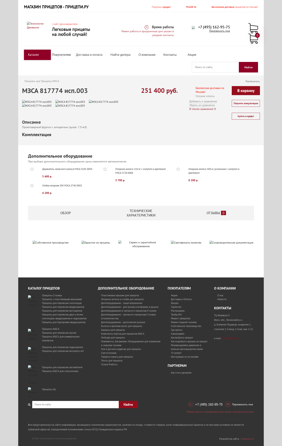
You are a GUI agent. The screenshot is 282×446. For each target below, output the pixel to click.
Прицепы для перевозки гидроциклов (62, 347)
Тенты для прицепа (111, 360)
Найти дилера (120, 54)
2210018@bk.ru (230, 338)
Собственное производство (186, 326)
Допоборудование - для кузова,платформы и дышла (129, 307)
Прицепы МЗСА (50, 329)
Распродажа (178, 310)
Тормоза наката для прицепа (117, 356)
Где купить (176, 330)
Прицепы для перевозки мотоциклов (62, 310)
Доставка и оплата (89, 54)
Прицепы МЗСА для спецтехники (60, 371)
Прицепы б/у (49, 389)
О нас (220, 295)
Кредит (175, 303)
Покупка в (161, 7)
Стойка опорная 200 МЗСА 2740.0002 (62, 185)
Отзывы (215, 213)
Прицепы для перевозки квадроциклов (63, 307)
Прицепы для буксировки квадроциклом (63, 322)
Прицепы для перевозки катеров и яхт (63, 351)
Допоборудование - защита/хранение (121, 303)
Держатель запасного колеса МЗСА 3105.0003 (67, 169)
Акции (192, 54)
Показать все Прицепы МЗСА (42, 81)
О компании (147, 54)
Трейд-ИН (176, 314)
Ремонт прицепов (180, 318)
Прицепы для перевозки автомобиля (62, 367)
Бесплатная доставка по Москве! (210, 90)
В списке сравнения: (201, 109)
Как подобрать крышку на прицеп (189, 341)
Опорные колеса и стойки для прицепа (122, 299)
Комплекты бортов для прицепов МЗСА (122, 333)
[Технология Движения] (38, 25)
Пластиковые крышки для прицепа (120, 295)
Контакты (170, 54)
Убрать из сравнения (202, 105)
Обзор (65, 213)
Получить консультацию (246, 103)
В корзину (246, 90)
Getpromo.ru (247, 439)
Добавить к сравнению (203, 101)
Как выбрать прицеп (182, 337)
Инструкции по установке (185, 356)
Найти (248, 67)
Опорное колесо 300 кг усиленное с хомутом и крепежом (213, 170)
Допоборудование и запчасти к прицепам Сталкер (128, 310)
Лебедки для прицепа (113, 337)
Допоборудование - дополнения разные (123, 322)
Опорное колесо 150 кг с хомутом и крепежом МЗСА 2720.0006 (140, 170)
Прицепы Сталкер (52, 295)
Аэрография (177, 333)
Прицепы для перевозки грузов (59, 333)
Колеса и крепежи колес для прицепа (121, 326)
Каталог (33, 54)
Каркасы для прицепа (113, 330)
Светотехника (108, 353)
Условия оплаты (205, 96)
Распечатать (253, 81)
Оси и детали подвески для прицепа (121, 349)
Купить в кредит (246, 116)
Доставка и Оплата (181, 299)
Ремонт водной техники (184, 322)
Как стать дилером (181, 372)
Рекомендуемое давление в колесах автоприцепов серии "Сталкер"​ (187, 349)
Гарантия (176, 307)
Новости (222, 299)
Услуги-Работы (109, 364)
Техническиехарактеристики (141, 213)
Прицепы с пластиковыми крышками (62, 299)
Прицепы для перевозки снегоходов (62, 303)
